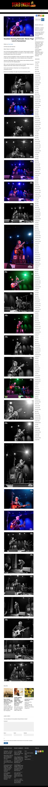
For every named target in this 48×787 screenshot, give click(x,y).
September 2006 (38, 432)
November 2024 (38, 101)
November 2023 (38, 124)
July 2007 (36, 424)
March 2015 (37, 320)
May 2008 (36, 411)
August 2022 (37, 152)
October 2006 (37, 430)
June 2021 (37, 179)
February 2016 (37, 299)
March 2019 (37, 230)
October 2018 (37, 239)
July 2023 (36, 131)
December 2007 (38, 417)
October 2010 (37, 392)
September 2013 (38, 354)
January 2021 (37, 188)
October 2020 (37, 194)
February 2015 (37, 322)
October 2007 (37, 420)
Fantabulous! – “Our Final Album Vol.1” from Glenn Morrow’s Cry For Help (39, 29)
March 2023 (37, 139)
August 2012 (37, 371)
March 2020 (37, 207)
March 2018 (37, 252)
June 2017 (37, 269)
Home (26, 751)
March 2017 (37, 275)
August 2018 (37, 243)
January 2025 (37, 97)
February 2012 (37, 375)
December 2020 (38, 190)
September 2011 (38, 381)
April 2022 (37, 160)
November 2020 (38, 192)
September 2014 (38, 332)
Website (25, 733)
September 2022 (38, 150)
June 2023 (37, 133)
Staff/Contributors (27, 759)
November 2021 (38, 169)
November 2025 (38, 78)
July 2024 (36, 109)
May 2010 (36, 398)
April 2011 (37, 386)
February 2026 (37, 73)
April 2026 (37, 69)
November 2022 (38, 146)
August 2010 (37, 394)
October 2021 (37, 171)
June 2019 (37, 224)
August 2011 (37, 382)
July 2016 (36, 290)
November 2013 (38, 350)
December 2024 (38, 99)
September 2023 (38, 128)
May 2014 (36, 339)
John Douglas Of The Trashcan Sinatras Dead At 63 (39, 38)
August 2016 (37, 288)
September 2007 (38, 422)
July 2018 (36, 245)
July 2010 (36, 396)
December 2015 (38, 303)
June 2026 (37, 65)
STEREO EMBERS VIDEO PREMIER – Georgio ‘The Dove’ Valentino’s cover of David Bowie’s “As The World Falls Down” (18, 760)
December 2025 (38, 77)
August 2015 (37, 311)
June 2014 (37, 337)
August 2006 (37, 434)
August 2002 (37, 439)
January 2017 (37, 279)
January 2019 (37, 233)
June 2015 (37, 315)
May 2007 (36, 426)
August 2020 (37, 197)
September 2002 (38, 437)
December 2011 (38, 379)
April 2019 (37, 228)
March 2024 (37, 116)
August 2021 (37, 175)
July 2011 (36, 384)
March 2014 (37, 343)
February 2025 (37, 95)
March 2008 (37, 413)
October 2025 (37, 80)
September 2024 (38, 105)
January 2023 (37, 143)
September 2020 (38, 196)
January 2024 (37, 120)
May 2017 (36, 271)
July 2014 (36, 335)
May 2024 (36, 112)
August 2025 (37, 84)
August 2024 (37, 107)
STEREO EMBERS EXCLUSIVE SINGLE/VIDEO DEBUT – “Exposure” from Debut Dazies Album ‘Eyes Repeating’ (18, 701)
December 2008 (38, 409)
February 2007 (37, 428)
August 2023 (37, 129)
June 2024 (37, 111)
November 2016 (38, 282)
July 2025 (36, 86)
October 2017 (37, 262)
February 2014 (37, 345)
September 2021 (38, 173)
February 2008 (37, 415)
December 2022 (38, 145)
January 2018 (37, 256)
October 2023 (37, 126)
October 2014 (37, 330)
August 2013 (37, 356)
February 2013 (37, 367)
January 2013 (37, 369)
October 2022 (37, 148)
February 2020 (37, 209)
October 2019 (37, 216)
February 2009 (37, 405)
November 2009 (38, 401)
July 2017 (36, 267)
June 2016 (37, 292)
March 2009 (37, 403)
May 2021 (36, 180)
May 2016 (36, 294)
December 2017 (38, 258)
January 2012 (37, 377)
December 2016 (38, 281)
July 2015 (36, 313)
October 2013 (37, 352)
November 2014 (38, 328)
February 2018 (37, 254)
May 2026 (36, 67)
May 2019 (36, 226)
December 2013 (38, 348)
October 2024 (37, 103)
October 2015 (37, 307)
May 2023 (36, 135)
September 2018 (38, 241)
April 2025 (37, 92)
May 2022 (36, 158)
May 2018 (36, 248)
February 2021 (37, 186)
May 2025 (36, 90)
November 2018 (38, 237)
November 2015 (38, 305)
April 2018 (37, 250)
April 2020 (37, 205)
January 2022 (37, 165)
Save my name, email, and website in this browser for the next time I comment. (18, 740)
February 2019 (37, 231)
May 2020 (36, 203)
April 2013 (37, 364)
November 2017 (38, 260)
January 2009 (37, 407)
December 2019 (38, 213)
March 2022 (37, 162)
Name (5, 733)
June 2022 (37, 156)
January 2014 (37, 347)
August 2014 (37, 333)
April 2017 (37, 273)
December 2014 (38, 326)
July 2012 (36, 373)
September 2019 (38, 218)
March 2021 (37, 184)
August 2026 (37, 62)
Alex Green (10, 44)
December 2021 (38, 167)
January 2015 (37, 324)
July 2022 (36, 154)
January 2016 (37, 301)
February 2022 (37, 163)
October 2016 (37, 284)
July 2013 (36, 358)
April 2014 (37, 341)
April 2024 (37, 114)
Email (15, 733)
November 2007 (38, 418)
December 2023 (38, 122)
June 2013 (37, 360)
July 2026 (36, 63)
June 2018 (37, 247)
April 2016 (37, 296)
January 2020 (37, 211)
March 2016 (37, 298)
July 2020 (36, 199)
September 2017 (38, 264)
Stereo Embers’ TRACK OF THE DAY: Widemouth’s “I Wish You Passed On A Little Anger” (8, 701)
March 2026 (37, 71)
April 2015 (37, 318)
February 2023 (37, 141)
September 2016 (38, 286)
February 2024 (37, 118)
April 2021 (37, 182)
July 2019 (36, 222)
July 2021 (36, 177)
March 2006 (37, 435)
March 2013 (37, 365)
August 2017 (37, 265)
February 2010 (37, 400)
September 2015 (38, 309)
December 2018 (38, 235)
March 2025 (37, 94)
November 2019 (38, 214)
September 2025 (38, 82)
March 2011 (37, 388)
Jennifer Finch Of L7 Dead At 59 (29, 699)
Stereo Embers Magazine (13, 11)
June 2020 (37, 201)
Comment (6, 721)
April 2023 (37, 137)
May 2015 (36, 316)
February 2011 (37, 390)
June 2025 (37, 88)
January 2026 (37, 75)
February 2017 (37, 277)
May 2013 (36, 362)
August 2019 (37, 220)
